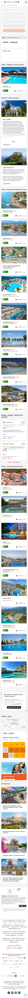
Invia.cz (5, 988)
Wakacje (5, 5)
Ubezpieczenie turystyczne (17, 933)
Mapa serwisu (21, 922)
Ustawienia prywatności (9, 940)
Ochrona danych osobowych (18, 938)
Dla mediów (19, 920)
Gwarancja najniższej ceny (14, 928)
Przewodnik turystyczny (18, 925)
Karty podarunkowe (7, 931)
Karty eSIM (20, 935)
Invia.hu (13, 988)
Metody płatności (5, 926)
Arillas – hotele (7, 415)
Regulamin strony (6, 938)
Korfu (12, 5)
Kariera (15, 922)
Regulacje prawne (14, 942)
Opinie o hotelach (15, 926)
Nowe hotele (24, 926)
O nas (3, 920)
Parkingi (15, 931)
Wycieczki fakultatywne (11, 935)
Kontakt (10, 922)
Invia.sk (9, 988)
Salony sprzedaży (10, 920)
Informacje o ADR (20, 940)
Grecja (9, 5)
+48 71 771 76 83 (14, 948)
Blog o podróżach (7, 925)
